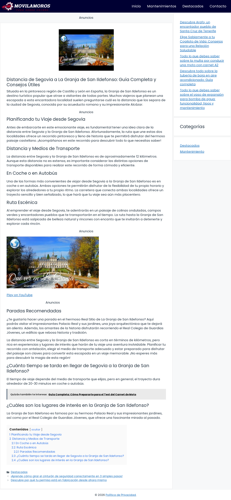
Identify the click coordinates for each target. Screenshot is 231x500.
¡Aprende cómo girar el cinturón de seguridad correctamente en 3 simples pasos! (67, 476)
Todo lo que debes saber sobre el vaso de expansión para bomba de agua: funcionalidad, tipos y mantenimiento (202, 99)
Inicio (136, 6)
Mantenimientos (161, 6)
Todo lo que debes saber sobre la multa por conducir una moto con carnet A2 (202, 60)
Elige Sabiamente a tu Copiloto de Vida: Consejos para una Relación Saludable (201, 43)
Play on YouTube (20, 295)
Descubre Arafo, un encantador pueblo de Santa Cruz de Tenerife (198, 26)
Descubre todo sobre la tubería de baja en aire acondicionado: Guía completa (198, 77)
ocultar (35, 429)
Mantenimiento (192, 151)
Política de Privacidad (121, 495)
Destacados (192, 6)
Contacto (218, 6)
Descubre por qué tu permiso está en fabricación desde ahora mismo (59, 480)
